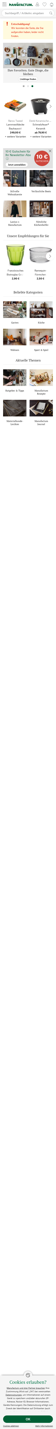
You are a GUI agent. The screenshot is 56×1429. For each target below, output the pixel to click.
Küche (41, 322)
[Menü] (4, 4)
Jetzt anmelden (11, 149)
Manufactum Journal (41, 422)
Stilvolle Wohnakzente (15, 193)
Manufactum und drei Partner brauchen (26, 1388)
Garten (15, 322)
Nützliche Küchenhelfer (41, 223)
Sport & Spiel (41, 349)
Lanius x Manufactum (15, 223)
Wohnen (14, 349)
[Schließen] (50, 151)
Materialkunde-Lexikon (15, 422)
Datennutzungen (14, 1394)
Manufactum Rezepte (41, 392)
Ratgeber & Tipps (14, 390)
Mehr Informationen (44, 1426)
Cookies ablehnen (11, 1426)
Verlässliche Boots (41, 191)
